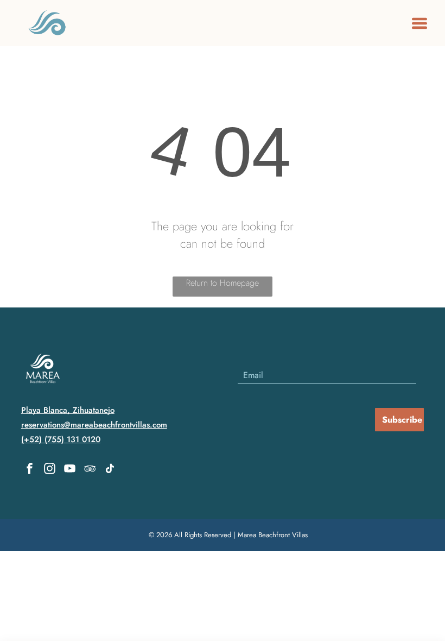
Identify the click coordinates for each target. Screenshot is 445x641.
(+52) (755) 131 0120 (60, 439)
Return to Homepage (222, 282)
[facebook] (30, 470)
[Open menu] (419, 23)
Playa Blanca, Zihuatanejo (68, 410)
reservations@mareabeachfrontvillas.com (94, 425)
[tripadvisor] (90, 470)
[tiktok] (110, 470)
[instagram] (50, 470)
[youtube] (70, 470)
